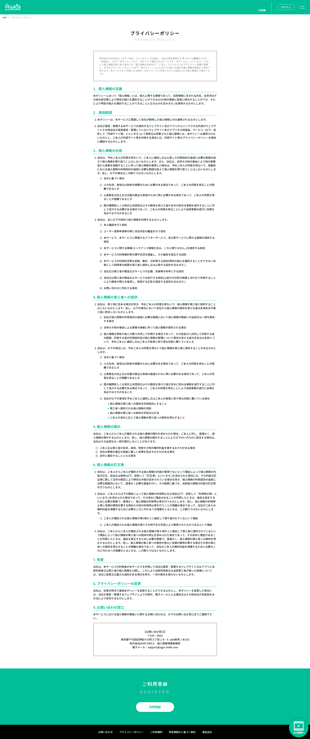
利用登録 (155, 707)
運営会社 (207, 732)
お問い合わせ (105, 732)
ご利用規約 (156, 732)
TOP (5, 17)
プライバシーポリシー (131, 732)
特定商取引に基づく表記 (182, 732)
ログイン (286, 7)
